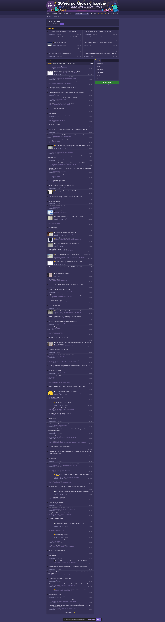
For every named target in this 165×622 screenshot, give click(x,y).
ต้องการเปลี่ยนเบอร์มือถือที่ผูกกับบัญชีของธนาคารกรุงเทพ (98, 31)
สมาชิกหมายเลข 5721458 (52, 271)
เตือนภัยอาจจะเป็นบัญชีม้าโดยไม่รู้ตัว (63, 402)
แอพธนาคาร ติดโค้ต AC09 (55, 375)
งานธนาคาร (72, 152)
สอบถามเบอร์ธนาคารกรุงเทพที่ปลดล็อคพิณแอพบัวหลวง (61, 103)
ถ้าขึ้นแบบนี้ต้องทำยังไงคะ (60, 42)
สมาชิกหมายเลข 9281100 (58, 246)
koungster (49, 329)
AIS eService (56, 356)
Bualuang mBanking (60, 67)
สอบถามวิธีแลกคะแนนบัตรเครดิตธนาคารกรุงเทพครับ (97, 48)
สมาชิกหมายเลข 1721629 (52, 614)
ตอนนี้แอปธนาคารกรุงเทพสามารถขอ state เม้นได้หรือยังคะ (62, 76)
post (48, 90)
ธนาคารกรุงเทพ (53, 67)
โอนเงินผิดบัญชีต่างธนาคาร (55, 594)
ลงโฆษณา (101, 84)
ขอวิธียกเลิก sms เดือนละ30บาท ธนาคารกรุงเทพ (60, 578)
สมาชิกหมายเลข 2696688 (52, 177)
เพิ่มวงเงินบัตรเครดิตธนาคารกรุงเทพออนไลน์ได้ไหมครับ (61, 185)
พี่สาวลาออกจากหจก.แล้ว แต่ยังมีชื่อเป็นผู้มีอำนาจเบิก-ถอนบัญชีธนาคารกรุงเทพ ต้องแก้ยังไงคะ (70, 365)
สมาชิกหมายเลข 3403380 (52, 199)
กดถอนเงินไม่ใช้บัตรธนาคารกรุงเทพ (57, 481)
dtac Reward (64, 393)
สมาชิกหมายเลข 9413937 (52, 95)
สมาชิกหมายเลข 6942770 (58, 313)
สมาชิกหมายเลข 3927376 (52, 132)
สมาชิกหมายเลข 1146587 (52, 292)
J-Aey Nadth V (86, 56)
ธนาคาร (49, 67)
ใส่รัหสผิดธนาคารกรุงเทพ (54, 124)
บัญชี (54, 99)
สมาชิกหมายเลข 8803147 (58, 148)
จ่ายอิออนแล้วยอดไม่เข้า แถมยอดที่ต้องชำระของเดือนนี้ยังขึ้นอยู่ (63, 321)
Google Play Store (58, 361)
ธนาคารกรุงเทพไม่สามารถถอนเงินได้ (57, 497)
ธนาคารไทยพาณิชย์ (56, 608)
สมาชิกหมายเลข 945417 (58, 258)
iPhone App (68, 239)
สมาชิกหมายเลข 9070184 (52, 597)
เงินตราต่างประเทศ (56, 387)
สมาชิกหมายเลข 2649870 (52, 340)
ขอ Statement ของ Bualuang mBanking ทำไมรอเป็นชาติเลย (62, 31)
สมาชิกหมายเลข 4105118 (52, 79)
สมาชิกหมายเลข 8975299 (52, 547)
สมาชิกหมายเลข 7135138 (52, 510)
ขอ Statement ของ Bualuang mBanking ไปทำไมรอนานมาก (62, 87)
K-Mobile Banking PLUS (71, 585)
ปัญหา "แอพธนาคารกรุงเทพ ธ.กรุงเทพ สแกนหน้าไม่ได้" (61, 600)
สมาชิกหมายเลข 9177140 (52, 461)
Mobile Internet (55, 382)
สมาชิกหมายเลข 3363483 (52, 188)
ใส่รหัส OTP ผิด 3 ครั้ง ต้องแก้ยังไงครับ (57, 550)
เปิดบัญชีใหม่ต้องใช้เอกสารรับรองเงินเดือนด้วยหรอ (60, 513)
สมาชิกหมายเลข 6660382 (58, 235)
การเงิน (60, 109)
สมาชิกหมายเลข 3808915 (88, 34)
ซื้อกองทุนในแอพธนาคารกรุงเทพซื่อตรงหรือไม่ (59, 446)
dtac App (73, 487)
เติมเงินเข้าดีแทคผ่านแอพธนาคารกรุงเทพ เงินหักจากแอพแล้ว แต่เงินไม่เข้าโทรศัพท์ (67, 486)
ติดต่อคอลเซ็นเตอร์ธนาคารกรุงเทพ (57, 205)
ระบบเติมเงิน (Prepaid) (61, 465)
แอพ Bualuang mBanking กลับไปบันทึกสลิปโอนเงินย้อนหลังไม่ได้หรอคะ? (101, 53)
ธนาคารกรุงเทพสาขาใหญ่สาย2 (56, 441)
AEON (53, 323)
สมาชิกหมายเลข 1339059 (58, 478)
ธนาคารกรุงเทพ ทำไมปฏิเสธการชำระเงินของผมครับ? (61, 507)
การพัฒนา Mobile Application (58, 338)
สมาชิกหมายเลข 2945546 (58, 241)
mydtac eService (68, 487)
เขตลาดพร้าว (63, 514)
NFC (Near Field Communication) (60, 409)
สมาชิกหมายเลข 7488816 (52, 68)
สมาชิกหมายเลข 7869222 (52, 421)
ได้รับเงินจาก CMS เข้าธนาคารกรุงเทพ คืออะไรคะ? (60, 53)
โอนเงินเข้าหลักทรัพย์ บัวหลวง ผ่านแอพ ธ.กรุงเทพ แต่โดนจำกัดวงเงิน (64, 222)
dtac (54, 393)
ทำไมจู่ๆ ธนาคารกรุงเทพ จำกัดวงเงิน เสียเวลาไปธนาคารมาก (69, 216)
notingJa (49, 137)
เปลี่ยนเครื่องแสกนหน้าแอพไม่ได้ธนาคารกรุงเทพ (66, 238)
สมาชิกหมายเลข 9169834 (52, 433)
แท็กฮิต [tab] (98, 60)
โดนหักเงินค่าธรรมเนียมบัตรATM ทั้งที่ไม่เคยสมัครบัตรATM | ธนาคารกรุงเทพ (66, 134)
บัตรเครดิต (49, 120)
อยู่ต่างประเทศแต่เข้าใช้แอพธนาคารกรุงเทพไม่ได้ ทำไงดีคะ (62, 423)
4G (69, 590)
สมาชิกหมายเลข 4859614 (58, 264)
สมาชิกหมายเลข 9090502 (52, 553)
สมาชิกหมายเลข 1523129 (52, 121)
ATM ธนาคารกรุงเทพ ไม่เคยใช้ (56, 502)
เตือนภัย (64, 72)
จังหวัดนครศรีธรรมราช (69, 442)
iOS (97, 78)
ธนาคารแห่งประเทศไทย (61, 257)
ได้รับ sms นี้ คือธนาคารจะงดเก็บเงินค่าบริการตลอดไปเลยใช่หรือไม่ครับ (71, 561)
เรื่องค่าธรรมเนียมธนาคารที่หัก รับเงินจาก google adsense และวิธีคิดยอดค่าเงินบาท (67, 386)
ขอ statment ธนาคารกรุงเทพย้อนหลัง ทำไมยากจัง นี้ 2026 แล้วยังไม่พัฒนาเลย (66, 92)
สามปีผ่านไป (50, 224)
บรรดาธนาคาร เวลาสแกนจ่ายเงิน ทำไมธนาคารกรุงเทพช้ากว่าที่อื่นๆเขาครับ (66, 284)
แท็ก (50, 16)
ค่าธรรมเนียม (67, 136)
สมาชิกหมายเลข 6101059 (58, 219)
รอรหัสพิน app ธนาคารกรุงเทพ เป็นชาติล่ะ (58, 337)
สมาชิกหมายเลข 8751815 (52, 160)
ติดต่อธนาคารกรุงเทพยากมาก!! (56, 397)
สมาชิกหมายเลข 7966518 (52, 609)
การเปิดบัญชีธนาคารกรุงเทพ (55, 300)
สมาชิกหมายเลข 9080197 (52, 576)
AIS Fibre (56, 437)
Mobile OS (66, 608)
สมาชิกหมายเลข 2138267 (52, 51)
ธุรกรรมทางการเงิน (67, 596)
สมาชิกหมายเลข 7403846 (52, 319)
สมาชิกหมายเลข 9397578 (52, 100)
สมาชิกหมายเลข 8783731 (52, 362)
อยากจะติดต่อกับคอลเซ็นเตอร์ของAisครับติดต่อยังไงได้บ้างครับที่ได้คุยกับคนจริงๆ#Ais (68, 566)
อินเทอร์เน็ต (69, 382)
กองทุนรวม (49, 269)
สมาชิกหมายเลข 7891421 (58, 526)
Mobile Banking (76, 72)
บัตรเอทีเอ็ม (63, 136)
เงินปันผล (59, 269)
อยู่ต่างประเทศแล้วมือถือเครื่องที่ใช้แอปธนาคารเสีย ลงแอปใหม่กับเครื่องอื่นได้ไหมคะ (68, 129)
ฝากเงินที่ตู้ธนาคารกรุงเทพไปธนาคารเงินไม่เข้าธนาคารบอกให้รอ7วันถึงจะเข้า (66, 196)
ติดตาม (62, 23)
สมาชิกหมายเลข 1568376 (52, 105)
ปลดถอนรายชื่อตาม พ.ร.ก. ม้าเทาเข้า (57, 539)
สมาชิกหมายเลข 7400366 (52, 489)
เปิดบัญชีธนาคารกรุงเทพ (54, 279)
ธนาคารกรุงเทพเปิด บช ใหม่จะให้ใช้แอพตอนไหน (60, 175)
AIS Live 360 (67, 437)
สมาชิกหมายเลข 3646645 (52, 56)
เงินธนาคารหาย (52, 418)
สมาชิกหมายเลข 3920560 (52, 84)
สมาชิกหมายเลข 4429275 (52, 34)
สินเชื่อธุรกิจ (61, 546)
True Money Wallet (57, 525)
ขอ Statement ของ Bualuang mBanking (57, 66)
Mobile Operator (65, 613)
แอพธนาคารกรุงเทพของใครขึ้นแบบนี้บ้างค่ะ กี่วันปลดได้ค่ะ (68, 261)
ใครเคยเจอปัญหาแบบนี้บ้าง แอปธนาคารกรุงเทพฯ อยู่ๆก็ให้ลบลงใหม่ (70, 310)
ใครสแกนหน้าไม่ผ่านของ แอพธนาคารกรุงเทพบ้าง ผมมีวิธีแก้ (98, 42)
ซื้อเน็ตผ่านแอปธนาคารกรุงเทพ (56, 435)
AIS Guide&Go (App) (72, 437)
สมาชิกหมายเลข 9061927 (52, 426)
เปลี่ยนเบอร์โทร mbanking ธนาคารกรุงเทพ (58, 349)
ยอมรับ (98, 619)
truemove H (62, 228)
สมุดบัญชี (58, 280)
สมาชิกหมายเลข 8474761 (52, 334)
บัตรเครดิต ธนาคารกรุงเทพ (55, 370)
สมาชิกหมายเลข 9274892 (52, 308)
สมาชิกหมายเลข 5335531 (52, 368)
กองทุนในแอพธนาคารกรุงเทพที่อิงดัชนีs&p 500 (59, 289)
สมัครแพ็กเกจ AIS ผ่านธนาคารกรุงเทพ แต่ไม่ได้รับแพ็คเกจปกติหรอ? (70, 589)
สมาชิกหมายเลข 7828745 (52, 471)
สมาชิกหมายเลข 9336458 (52, 172)
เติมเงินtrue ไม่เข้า (53, 458)
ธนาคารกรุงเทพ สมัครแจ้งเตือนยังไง (57, 180)
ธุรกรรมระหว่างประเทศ (71, 509)
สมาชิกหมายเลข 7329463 (52, 208)
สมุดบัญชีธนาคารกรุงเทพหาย (55, 332)
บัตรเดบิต (61, 493)
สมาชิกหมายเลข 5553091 (52, 111)
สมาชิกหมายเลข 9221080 (52, 389)
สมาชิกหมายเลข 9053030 (52, 620)
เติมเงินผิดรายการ (53, 227)
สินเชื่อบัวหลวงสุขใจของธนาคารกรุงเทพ (58, 545)
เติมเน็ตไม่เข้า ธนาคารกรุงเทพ (56, 381)
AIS (48, 356)
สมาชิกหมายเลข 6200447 (52, 438)
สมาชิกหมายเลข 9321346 (52, 203)
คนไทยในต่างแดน (56, 317)
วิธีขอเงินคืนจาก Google (54, 201)
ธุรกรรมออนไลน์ (69, 296)
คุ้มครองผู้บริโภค (59, 613)
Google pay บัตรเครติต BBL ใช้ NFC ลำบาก (58, 408)
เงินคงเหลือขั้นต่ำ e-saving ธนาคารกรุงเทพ (58, 249)
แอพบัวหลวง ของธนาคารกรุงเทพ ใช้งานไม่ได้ (65, 232)
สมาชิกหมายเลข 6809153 (52, 287)
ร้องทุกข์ (65, 67)
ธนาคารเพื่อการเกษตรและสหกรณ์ (59, 442)
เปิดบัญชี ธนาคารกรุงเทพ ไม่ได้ (62, 273)
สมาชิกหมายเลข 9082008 (52, 569)
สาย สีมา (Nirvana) (57, 214)
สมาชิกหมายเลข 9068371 (58, 494)
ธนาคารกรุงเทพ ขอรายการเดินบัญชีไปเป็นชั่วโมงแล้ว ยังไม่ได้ (63, 97)
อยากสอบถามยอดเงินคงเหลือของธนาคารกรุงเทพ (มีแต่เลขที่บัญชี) (64, 48)
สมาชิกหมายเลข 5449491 (58, 74)
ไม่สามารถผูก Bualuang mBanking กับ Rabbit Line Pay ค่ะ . (68, 190)
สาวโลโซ (55, 276)
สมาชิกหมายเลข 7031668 (58, 592)
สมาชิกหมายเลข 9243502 (52, 352)
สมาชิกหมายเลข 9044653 (52, 443)
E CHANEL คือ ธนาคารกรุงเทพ (56, 518)
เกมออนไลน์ (74, 361)
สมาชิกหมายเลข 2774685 (58, 537)
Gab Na (85, 45)
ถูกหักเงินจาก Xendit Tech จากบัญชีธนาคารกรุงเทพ (60, 413)
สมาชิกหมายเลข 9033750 (52, 558)
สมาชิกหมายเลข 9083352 (52, 531)
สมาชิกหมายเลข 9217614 (58, 394)
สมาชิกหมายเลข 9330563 (52, 183)
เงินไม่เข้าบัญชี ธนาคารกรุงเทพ (62, 211)
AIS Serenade (51, 356)
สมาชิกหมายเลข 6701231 (52, 410)
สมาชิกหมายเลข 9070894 (52, 281)
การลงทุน (62, 291)
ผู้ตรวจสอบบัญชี (56, 109)
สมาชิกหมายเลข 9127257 (52, 521)
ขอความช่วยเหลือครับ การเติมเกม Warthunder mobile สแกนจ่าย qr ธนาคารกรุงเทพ (67, 360)
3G (71, 590)
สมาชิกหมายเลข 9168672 (52, 466)
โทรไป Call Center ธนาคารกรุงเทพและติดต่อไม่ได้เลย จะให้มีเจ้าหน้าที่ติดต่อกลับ (67, 612)
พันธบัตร (54, 83)
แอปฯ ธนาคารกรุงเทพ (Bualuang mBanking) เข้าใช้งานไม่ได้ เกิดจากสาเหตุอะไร (73, 145)
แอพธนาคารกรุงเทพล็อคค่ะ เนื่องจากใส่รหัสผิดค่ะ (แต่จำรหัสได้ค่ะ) (64, 37)
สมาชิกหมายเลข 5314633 (52, 153)
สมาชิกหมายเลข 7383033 (52, 515)
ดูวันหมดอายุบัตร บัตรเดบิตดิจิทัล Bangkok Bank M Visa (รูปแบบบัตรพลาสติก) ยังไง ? (74, 491)
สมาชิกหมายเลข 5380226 (52, 357)
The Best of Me (50, 142)
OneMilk (85, 51)
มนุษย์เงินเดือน (55, 546)
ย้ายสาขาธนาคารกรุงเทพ (54, 305)
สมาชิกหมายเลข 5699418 (52, 602)
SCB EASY (62, 608)
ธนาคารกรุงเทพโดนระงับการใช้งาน (57, 108)
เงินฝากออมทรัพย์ (64, 197)
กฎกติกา (96, 84)
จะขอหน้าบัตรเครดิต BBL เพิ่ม (55, 119)
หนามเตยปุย (50, 297)
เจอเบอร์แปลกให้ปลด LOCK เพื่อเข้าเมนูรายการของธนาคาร (68, 71)
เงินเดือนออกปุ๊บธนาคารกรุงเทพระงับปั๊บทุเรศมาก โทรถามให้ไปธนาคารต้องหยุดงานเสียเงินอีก (70, 583)
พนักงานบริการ (57, 514)
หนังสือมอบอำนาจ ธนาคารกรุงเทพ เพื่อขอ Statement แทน (98, 37)
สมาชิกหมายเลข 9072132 (52, 586)
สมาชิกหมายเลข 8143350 (52, 373)
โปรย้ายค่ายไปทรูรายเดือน (55, 326)
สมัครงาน (105, 84)
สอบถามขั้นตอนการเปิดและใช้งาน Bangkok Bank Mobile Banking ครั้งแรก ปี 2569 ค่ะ (68, 163)
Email (58, 618)
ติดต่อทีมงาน (110, 84)
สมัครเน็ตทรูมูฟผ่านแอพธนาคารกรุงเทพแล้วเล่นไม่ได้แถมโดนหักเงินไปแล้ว (66, 463)
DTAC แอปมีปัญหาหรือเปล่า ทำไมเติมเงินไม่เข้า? (66, 391)
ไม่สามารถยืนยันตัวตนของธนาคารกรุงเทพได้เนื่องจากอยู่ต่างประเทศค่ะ (65, 316)
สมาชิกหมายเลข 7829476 (52, 116)
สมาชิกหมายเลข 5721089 (57, 45)
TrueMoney (57, 228)
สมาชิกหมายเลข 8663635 (52, 505)
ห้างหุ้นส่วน (55, 366)
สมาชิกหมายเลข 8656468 (52, 542)
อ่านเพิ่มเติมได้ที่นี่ (91, 619)
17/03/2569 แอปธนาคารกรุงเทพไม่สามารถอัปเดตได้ (67, 243)
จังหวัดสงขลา (75, 442)
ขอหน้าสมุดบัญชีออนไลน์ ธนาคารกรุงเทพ (58, 617)
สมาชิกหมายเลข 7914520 (52, 324)
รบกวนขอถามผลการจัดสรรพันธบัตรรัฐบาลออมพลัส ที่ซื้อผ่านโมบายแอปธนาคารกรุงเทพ (69, 82)
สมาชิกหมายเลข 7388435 (58, 405)
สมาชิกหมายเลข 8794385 (58, 193)
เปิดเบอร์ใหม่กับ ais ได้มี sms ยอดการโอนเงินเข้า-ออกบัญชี (62, 354)
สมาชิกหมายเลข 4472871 (52, 383)
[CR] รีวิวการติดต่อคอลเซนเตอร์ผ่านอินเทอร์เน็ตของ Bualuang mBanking (65, 295)
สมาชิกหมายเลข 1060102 (52, 165)
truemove (55, 465)
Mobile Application (73, 78)
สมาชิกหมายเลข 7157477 (52, 581)
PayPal (66, 509)
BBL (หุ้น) (62, 530)
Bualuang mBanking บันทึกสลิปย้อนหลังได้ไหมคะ (60, 140)
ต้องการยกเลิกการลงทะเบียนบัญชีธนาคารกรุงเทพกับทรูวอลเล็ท (69, 523)
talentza (49, 378)
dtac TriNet (51, 574)
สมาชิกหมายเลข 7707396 (52, 230)
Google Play (64, 361)
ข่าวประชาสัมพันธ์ (107, 82)
